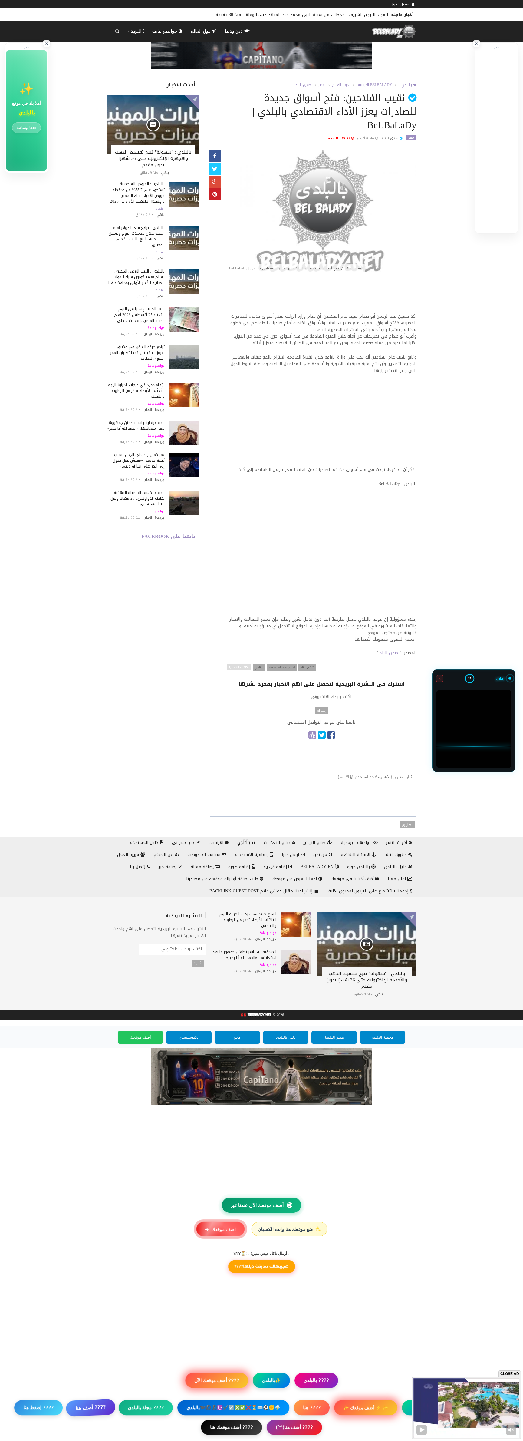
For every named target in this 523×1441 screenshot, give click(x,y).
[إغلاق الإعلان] (476, 44)
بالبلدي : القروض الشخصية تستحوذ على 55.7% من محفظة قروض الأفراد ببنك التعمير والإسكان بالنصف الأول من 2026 (137, 192)
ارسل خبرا (291, 855)
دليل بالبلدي (396, 867)
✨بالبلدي (271, 1380)
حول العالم (201, 31)
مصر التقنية (334, 1037)
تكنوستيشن (189, 1037)
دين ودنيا (234, 31)
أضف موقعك (140, 1037)
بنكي (165, 173)
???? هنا (312, 1407)
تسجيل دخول (401, 4)
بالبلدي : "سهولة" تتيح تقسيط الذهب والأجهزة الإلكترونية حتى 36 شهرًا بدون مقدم (153, 158)
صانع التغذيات (278, 842)
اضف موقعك (220, 1229)
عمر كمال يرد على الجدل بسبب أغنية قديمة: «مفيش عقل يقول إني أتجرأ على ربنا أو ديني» (139, 460)
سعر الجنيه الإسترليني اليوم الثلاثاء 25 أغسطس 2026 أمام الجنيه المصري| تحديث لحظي (139, 314)
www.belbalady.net (282, 667)
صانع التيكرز (315, 842)
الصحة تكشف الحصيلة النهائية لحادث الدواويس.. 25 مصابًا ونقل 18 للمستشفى (137, 498)
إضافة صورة (240, 867)
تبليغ (346, 138)
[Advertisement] (321, 295)
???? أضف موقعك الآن (216, 1380)
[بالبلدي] (255, 1015)
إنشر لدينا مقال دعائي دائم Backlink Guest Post (261, 891)
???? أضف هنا (90, 1407)
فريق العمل (128, 855)
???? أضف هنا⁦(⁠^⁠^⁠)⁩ (294, 1427)
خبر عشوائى (184, 842)
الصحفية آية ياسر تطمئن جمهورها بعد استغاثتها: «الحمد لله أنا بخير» (136, 425)
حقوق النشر (396, 855)
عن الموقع (164, 855)
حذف (331, 138)
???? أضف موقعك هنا (231, 1427)
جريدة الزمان (154, 334)
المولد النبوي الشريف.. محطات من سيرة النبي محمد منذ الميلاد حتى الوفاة (317, 15)
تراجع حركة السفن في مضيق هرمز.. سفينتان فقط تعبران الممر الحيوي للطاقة (137, 352)
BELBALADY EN (318, 867)
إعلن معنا (397, 879)
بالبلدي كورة (359, 867)
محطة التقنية (382, 1037)
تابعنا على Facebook (169, 536)
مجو (237, 1037)
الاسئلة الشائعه (356, 855)
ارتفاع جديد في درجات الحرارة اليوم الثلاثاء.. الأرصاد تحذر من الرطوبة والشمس (136, 390)
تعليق (407, 824)
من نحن (321, 855)
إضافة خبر (168, 867)
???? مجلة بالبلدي (146, 1407)
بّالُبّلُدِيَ (244, 842)
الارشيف (362, 84)
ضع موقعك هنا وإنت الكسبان (289, 1229)
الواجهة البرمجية (357, 842)
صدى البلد (303, 84)
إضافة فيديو (276, 867)
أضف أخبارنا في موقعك (353, 879)
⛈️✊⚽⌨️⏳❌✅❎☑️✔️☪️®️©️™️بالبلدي (233, 1407)
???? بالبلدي (316, 1380)
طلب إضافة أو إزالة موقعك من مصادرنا (223, 879)
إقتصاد (160, 208)
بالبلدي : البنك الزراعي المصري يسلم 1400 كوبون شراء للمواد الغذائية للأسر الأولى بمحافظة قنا (136, 276)
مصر (321, 84)
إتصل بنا (138, 867)
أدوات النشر (397, 842)
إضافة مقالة (203, 867)
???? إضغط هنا (38, 1407)
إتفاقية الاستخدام (252, 855)
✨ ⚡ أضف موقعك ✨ (365, 1407)
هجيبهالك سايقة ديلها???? (261, 1266)
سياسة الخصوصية (204, 855)
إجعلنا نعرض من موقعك (295, 879)
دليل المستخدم (145, 842)
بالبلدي (259, 667)
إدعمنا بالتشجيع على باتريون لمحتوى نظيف (368, 891)
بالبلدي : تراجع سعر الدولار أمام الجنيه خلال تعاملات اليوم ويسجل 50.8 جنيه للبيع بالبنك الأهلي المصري (137, 236)
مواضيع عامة (165, 31)
